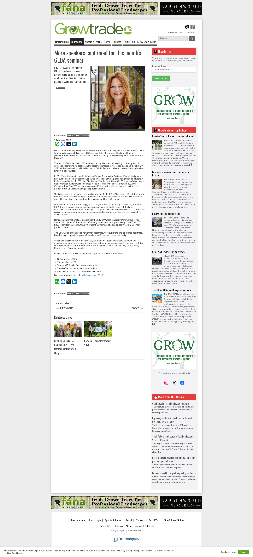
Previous (64, 308)
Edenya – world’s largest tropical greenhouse (174, 473)
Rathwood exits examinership (166, 178)
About (191, 32)
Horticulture (62, 42)
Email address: (159, 66)
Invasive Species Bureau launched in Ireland (173, 295)
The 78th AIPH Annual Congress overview (171, 254)
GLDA (77, 135)
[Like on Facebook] (192, 27)
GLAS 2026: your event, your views (168, 216)
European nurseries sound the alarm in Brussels (170, 137)
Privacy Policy (106, 526)
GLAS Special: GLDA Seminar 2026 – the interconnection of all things (65, 347)
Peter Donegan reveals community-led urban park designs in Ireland (173, 459)
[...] (187, 171)
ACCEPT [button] (244, 552)
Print (59, 88)
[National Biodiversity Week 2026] (98, 337)
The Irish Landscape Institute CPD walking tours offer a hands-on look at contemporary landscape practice (173, 428)
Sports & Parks (93, 42)
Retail (107, 42)
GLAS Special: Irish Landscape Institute (170, 403)
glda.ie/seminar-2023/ (93, 275)
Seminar (85, 135)
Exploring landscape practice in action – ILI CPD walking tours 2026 (173, 420)
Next (137, 308)
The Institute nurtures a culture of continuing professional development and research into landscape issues (173, 410)
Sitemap (119, 526)
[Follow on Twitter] (187, 27)
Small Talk (129, 42)
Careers (117, 42)
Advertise (172, 32)
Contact (182, 32)
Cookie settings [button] (228, 552)
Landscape (77, 42)
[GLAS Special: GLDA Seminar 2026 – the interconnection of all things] (68, 337)
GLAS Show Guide (146, 42)
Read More (17, 553)
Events (70, 135)
